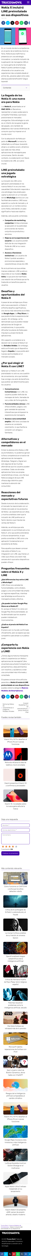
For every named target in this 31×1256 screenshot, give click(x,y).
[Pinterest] (17, 23)
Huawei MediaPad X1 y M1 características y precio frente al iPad (22, 707)
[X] (12, 23)
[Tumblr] (26, 23)
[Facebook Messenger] (8, 23)
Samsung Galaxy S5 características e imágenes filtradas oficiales (8, 707)
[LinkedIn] (26, 1254)
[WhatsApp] (21, 23)
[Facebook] (3, 23)
